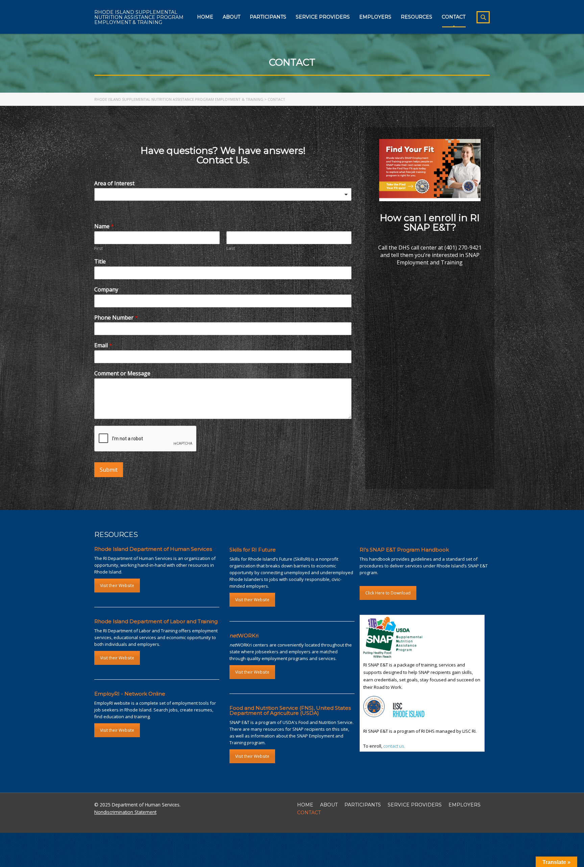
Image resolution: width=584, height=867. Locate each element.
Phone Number (116, 317)
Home (205, 17)
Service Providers (323, 17)
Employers (375, 17)
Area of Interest (114, 183)
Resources (416, 17)
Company (106, 289)
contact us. (394, 746)
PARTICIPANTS (362, 805)
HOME (305, 805)
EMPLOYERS (464, 805)
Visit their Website (117, 585)
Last (230, 248)
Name (104, 226)
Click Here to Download (388, 593)
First (98, 248)
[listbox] (222, 194)
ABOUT (329, 805)
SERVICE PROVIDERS (415, 805)
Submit (109, 469)
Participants (268, 17)
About (231, 17)
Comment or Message (122, 373)
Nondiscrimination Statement (125, 812)
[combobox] (222, 208)
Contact (453, 17)
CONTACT (309, 813)
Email (103, 345)
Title (100, 261)
